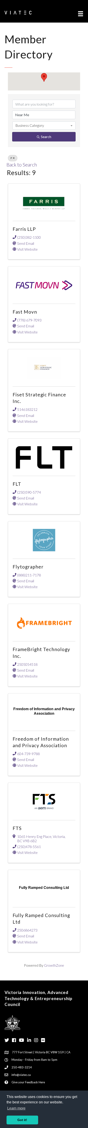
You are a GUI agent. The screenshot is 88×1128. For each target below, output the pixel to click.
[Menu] (80, 13)
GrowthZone (54, 965)
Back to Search (22, 165)
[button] (44, 77)
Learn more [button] (16, 1108)
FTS (17, 828)
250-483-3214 (22, 1067)
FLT (17, 484)
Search (46, 136)
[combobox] (44, 125)
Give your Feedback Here (28, 1082)
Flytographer (28, 566)
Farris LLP (24, 229)
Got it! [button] (22, 1120)
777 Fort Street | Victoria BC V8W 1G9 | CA (41, 1052)
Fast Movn (25, 311)
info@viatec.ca (21, 1075)
